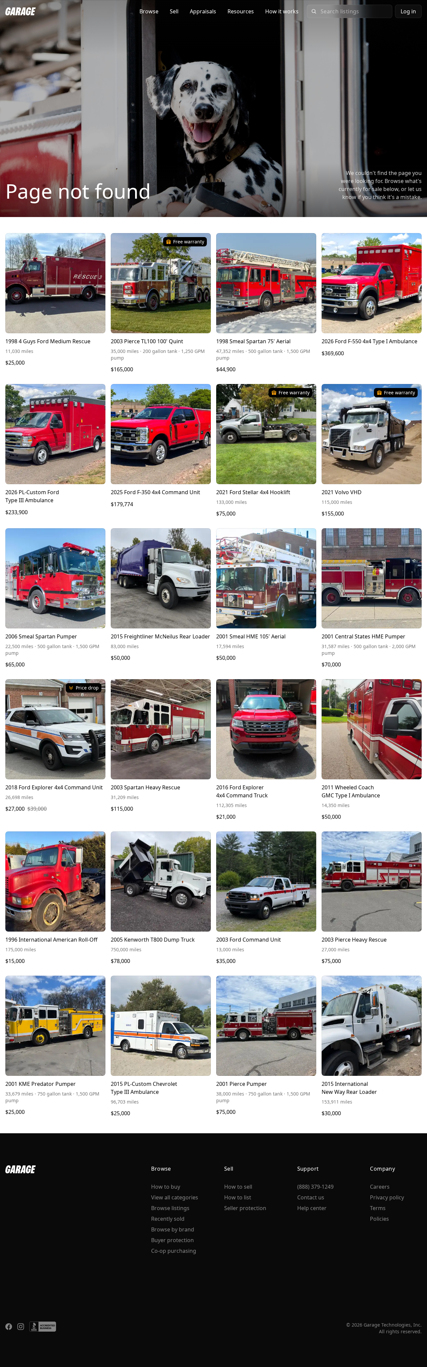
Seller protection (245, 1208)
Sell (174, 11)
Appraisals (203, 11)
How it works (282, 11)
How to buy (165, 1186)
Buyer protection (172, 1240)
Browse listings (170, 1208)
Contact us (310, 1197)
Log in (408, 11)
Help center (312, 1208)
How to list (237, 1197)
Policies (379, 1218)
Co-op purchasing (173, 1250)
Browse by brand (172, 1229)
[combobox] (354, 11)
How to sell (238, 1186)
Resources (241, 11)
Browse (148, 11)
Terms (378, 1208)
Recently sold (167, 1218)
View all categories (174, 1197)
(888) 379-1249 (315, 1186)
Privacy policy (387, 1197)
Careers (380, 1186)
